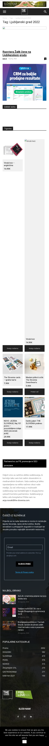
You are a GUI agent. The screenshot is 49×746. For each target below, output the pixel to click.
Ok (24, 742)
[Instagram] (24, 716)
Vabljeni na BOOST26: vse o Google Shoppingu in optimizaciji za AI (31, 611)
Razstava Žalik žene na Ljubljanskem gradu (17, 53)
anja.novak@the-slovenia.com (16, 500)
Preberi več (34, 392)
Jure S (5, 59)
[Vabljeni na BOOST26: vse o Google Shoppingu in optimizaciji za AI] (9, 612)
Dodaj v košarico (12, 348)
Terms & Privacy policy (24, 572)
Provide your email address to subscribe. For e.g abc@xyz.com (23, 554)
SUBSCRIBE (24, 564)
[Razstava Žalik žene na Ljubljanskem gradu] (24, 37)
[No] (45, 736)
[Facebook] (18, 716)
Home (5, 18)
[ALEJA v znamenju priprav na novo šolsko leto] (9, 599)
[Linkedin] (30, 716)
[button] (4, 11)
